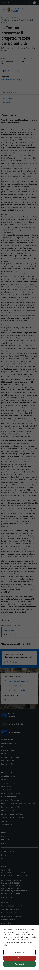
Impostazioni (19, 952)
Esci (19, 958)
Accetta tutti (19, 964)
